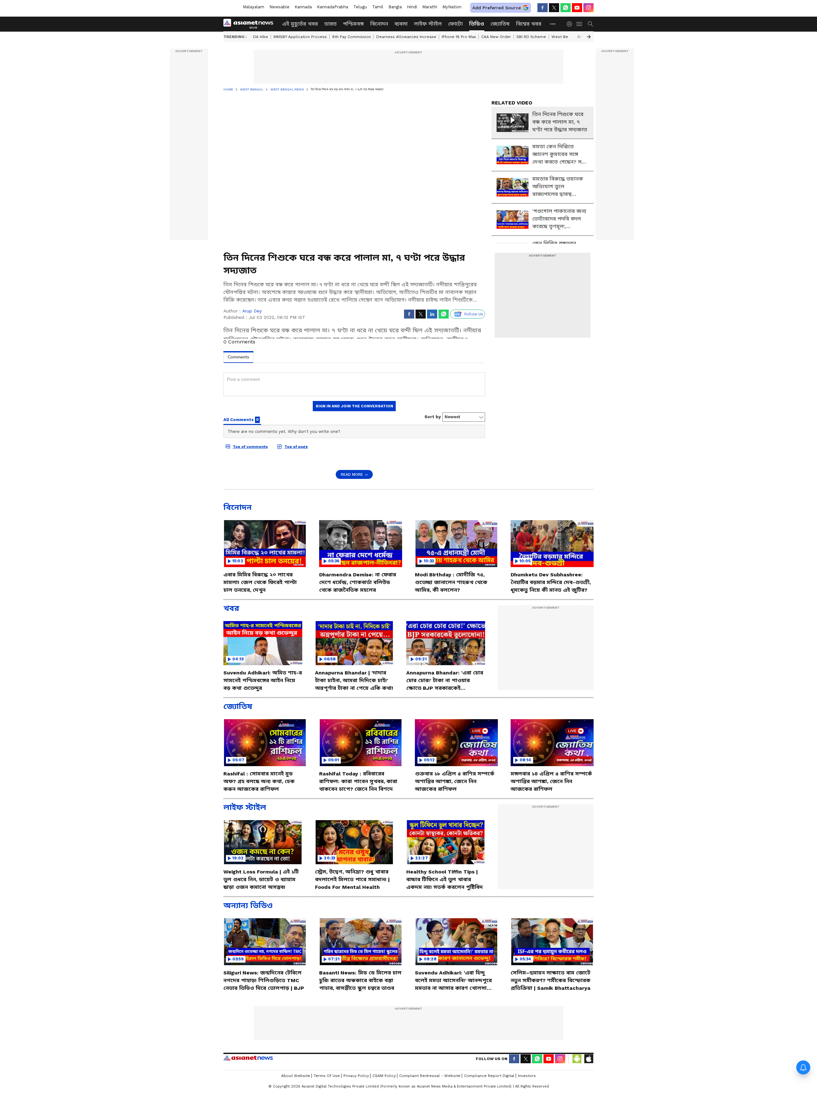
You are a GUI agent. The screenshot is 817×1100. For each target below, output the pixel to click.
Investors (527, 1075)
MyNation (451, 6)
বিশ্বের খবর (528, 24)
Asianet (248, 1058)
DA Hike (260, 37)
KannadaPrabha (332, 6)
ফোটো (455, 24)
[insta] (588, 7)
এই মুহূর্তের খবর (300, 24)
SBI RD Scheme (531, 37)
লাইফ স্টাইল (428, 24)
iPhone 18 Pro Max (459, 37)
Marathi (429, 6)
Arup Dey (252, 310)
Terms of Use (327, 1075)
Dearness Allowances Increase (406, 37)
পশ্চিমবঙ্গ (353, 24)
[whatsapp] (565, 7)
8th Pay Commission (351, 37)
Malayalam (253, 6)
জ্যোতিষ (500, 24)
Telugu (360, 6)
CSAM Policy (384, 1075)
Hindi (412, 6)
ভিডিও (476, 24)
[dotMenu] (553, 24)
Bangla (395, 6)
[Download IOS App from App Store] (588, 1058)
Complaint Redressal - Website (430, 1075)
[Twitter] (554, 7)
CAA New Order (496, 37)
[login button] (571, 24)
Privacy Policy (356, 1075)
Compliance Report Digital (489, 1075)
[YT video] (577, 7)
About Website (295, 1075)
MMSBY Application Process (300, 37)
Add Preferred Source (496, 7)
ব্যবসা (401, 24)
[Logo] (250, 24)
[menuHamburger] (579, 24)
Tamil (377, 6)
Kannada (303, 6)
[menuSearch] (590, 24)
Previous (579, 36)
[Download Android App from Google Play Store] (577, 1058)
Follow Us (473, 314)
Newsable (279, 6)
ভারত (330, 24)
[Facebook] (542, 7)
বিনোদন (379, 24)
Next (589, 36)
